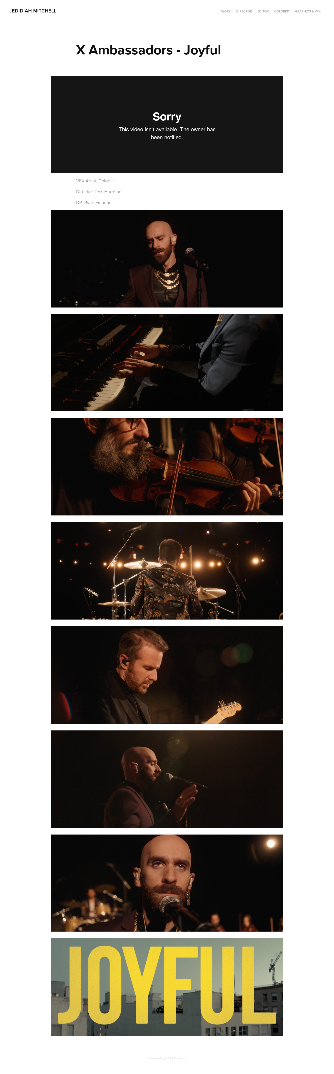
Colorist (282, 11)
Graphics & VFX (308, 11)
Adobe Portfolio (175, 1058)
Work (226, 11)
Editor (263, 11)
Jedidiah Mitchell (32, 10)
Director (244, 11)
